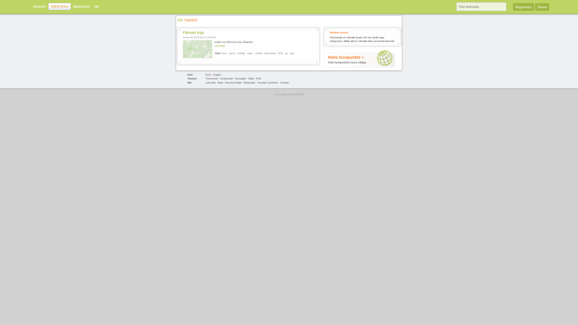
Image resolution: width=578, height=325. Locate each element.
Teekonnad (211, 78)
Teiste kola (59, 6)
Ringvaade (81, 6)
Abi (96, 6)
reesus (186, 37)
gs (286, 53)
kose (224, 53)
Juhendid (210, 82)
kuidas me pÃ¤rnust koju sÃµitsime (233, 42)
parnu (232, 53)
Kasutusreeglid (233, 82)
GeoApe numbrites (268, 82)
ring (292, 53)
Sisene (542, 7)
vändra (259, 53)
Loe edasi (219, 45)
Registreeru (523, 7)
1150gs (241, 53)
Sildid (251, 78)
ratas (250, 53)
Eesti (208, 74)
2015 (280, 53)
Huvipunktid (226, 78)
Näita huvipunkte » (346, 57)
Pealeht (39, 6)
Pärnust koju (193, 32)
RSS (258, 78)
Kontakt (284, 82)
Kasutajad (240, 78)
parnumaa (270, 53)
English (217, 74)
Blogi (220, 82)
